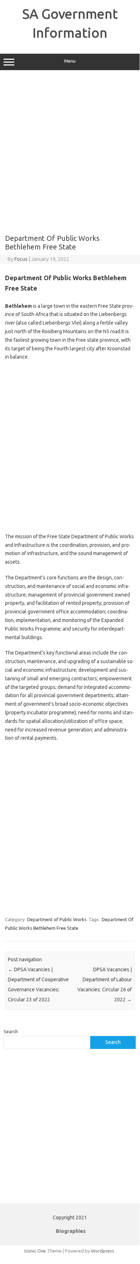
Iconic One (35, 1250)
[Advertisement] (70, 152)
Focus (21, 259)
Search (11, 1031)
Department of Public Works (57, 919)
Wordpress (102, 1250)
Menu (70, 61)
